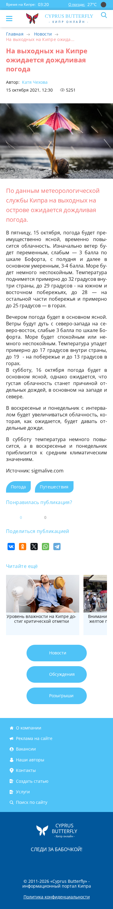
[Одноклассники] (22, 546)
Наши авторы (30, 760)
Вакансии (26, 749)
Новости (43, 34)
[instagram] (36, 862)
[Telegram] (57, 546)
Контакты (26, 770)
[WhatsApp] (45, 546)
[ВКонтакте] (11, 546)
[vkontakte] (78, 862)
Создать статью (32, 781)
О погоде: (76, 4)
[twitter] (50, 862)
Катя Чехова (34, 82)
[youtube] (91, 862)
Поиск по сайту (31, 802)
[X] (34, 546)
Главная (15, 34)
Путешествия (54, 487)
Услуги (23, 792)
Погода (18, 487)
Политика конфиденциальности (57, 897)
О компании (28, 728)
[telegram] (64, 862)
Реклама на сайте (34, 738)
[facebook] (23, 862)
